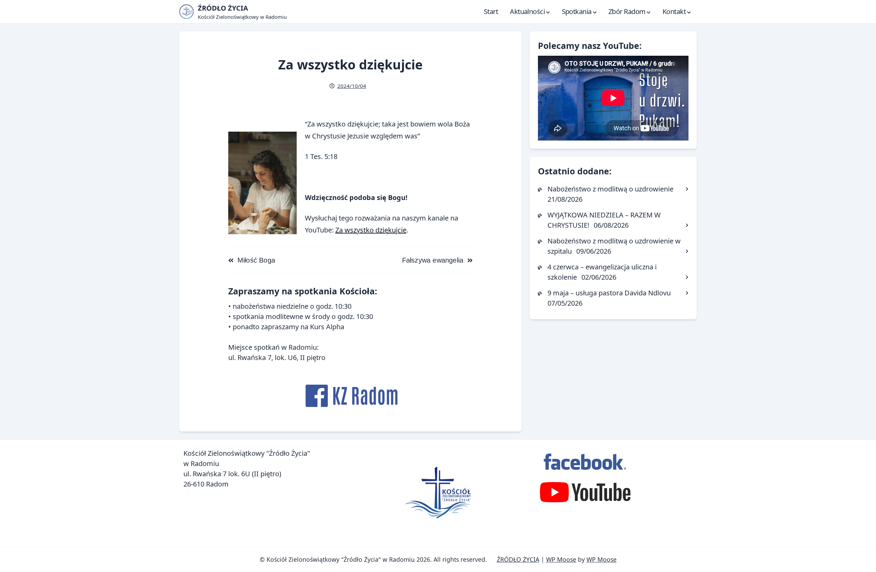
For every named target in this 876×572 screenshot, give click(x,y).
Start (491, 11)
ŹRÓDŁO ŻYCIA (518, 559)
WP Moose (561, 559)
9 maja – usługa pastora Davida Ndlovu (609, 292)
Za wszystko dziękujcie (371, 230)
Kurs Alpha (327, 326)
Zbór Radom (626, 11)
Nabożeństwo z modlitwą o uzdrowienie (610, 189)
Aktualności (527, 11)
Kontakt (674, 11)
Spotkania (577, 11)
